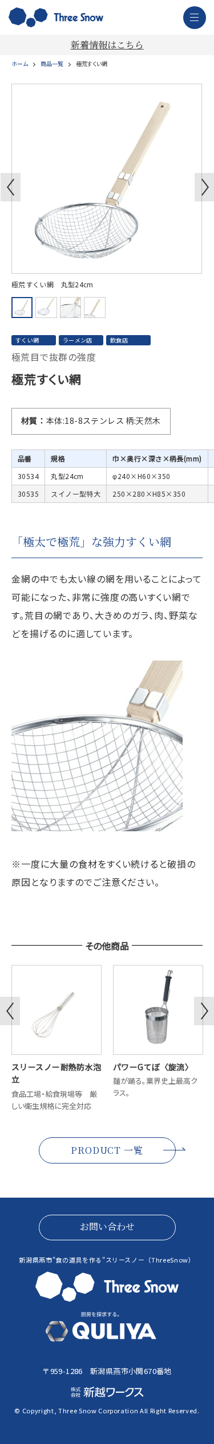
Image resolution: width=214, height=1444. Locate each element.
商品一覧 (52, 64)
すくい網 (27, 340)
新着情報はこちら (107, 44)
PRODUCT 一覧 (107, 1150)
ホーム (19, 64)
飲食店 (119, 340)
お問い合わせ (107, 1226)
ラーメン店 (77, 340)
